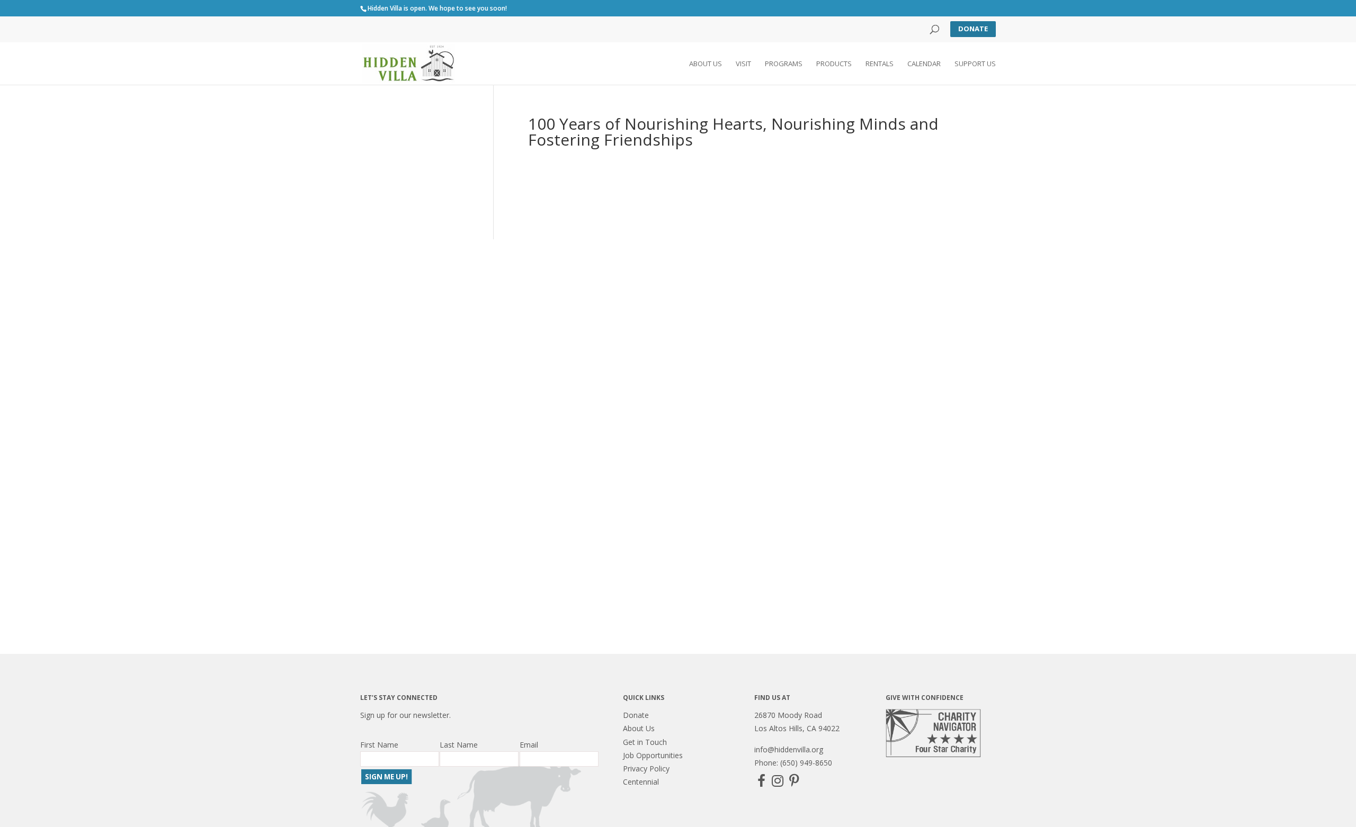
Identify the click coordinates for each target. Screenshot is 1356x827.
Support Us (975, 64)
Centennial (641, 782)
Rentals (880, 64)
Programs (783, 64)
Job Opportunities (653, 755)
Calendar (924, 64)
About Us (705, 64)
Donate (973, 28)
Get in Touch (645, 742)
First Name (379, 745)
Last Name (459, 745)
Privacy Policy (646, 768)
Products (834, 64)
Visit (743, 64)
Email (529, 745)
